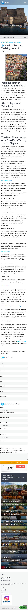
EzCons (7, 608)
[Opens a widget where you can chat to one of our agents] (23, 607)
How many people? (4, 417)
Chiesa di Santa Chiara (6, 180)
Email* (1, 391)
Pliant (15, 608)
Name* (2, 366)
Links (11, 583)
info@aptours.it (6, 580)
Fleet (2, 583)
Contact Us (17, 583)
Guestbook (6, 583)
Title (1, 361)
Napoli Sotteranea (21, 341)
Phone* (2, 376)
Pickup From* (3, 422)
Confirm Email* (3, 396)
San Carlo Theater (5, 251)
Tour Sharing (21, 466)
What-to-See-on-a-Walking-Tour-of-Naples (11, 42)
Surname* (2, 371)
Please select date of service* (7, 412)
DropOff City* (3, 440)
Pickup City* (3, 428)
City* (1, 381)
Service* (2, 407)
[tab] (14, 494)
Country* (2, 386)
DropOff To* (3, 434)
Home (2, 40)
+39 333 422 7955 (6, 578)
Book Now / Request (8, 37)
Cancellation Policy (9, 584)
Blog (7, 40)
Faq (22, 583)
